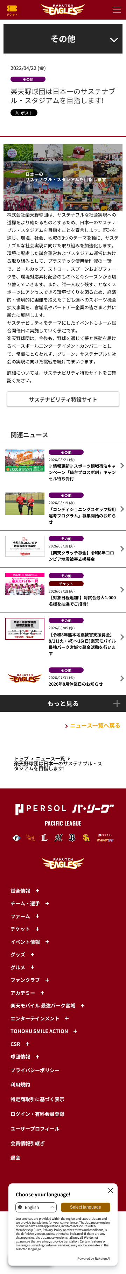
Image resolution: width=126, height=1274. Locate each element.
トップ (21, 758)
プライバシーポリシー (34, 1070)
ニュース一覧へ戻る (95, 725)
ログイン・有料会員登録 (37, 1113)
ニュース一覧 (50, 758)
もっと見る (63, 703)
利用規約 (20, 1084)
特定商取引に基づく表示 (37, 1099)
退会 (15, 1157)
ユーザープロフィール (34, 1128)
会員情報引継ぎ (27, 1143)
